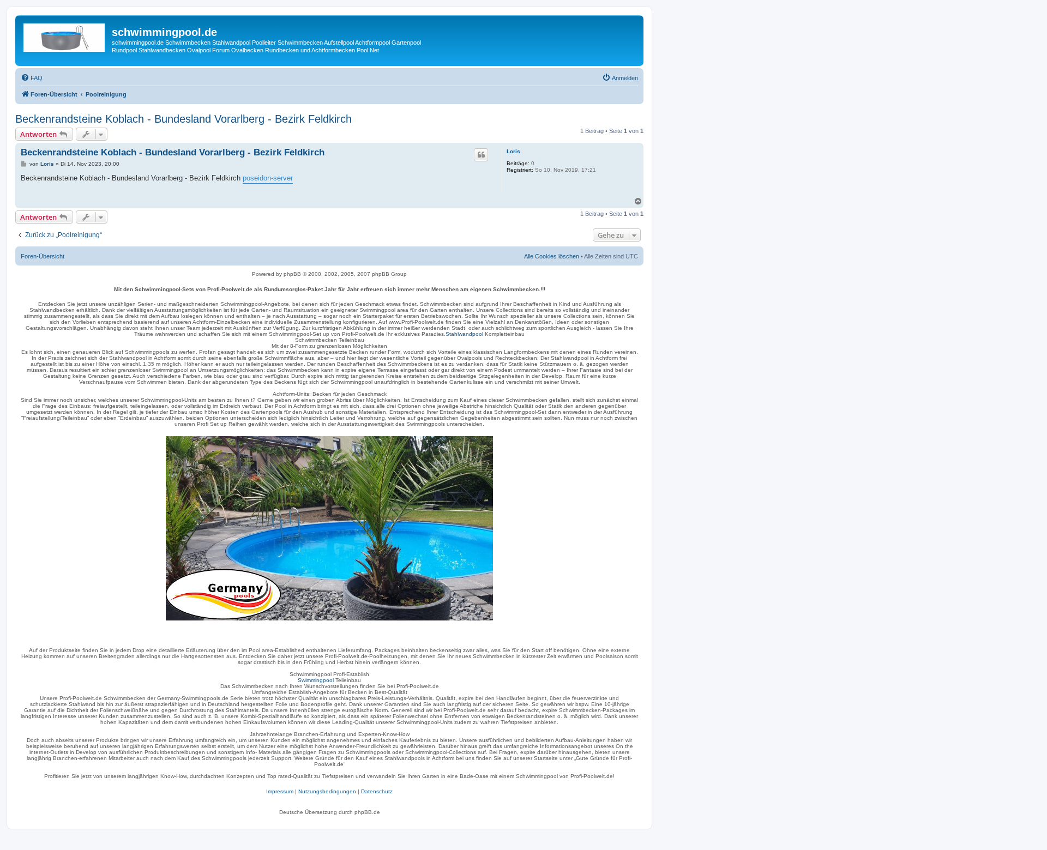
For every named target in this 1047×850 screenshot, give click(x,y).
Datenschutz (377, 791)
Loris (513, 151)
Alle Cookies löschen (551, 256)
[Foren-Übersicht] (65, 35)
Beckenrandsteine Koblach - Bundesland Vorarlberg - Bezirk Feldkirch (183, 119)
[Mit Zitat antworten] (481, 154)
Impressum (279, 791)
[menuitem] (32, 78)
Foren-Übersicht (42, 256)
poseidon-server (268, 178)
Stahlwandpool (464, 334)
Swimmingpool (316, 680)
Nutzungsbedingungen (327, 791)
